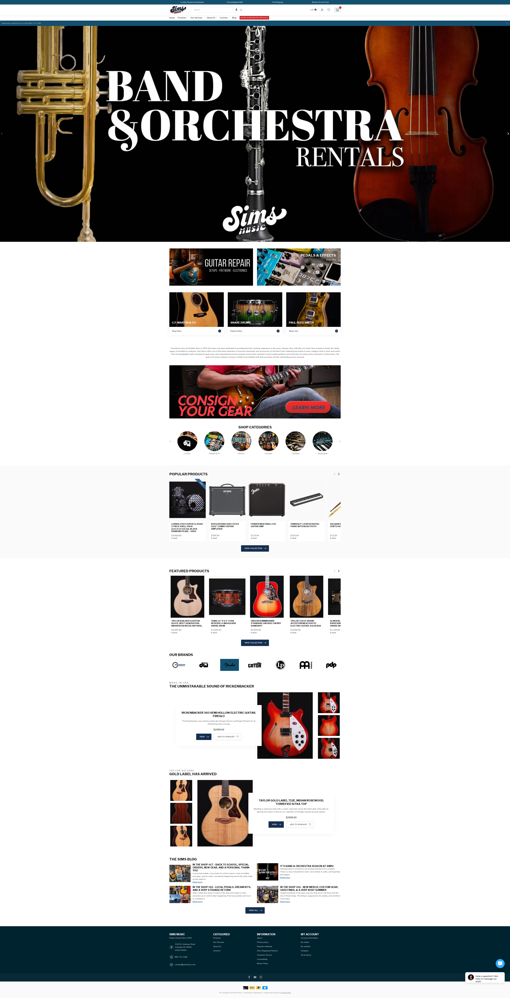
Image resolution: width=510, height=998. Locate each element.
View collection (253, 548)
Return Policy (262, 963)
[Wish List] (328, 9)
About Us (211, 17)
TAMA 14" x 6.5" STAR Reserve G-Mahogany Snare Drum (223, 623)
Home (172, 17)
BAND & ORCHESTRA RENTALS (254, 17)
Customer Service (264, 955)
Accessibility (262, 959)
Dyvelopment (286, 992)
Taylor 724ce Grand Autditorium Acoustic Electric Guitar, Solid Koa (305, 623)
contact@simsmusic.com (185, 964)
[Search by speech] (236, 10)
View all (253, 910)
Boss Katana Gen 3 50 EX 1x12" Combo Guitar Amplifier (225, 526)
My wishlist (305, 946)
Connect (223, 17)
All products (306, 955)
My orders (305, 942)
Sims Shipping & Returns (267, 950)
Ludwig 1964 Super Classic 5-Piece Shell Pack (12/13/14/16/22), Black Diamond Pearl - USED (187, 527)
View (202, 736)
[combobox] (217, 9)
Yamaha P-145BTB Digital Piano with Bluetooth (305, 525)
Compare (304, 950)
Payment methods (264, 946)
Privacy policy (262, 942)
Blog (234, 17)
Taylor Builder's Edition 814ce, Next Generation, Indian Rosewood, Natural (186, 623)
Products (182, 17)
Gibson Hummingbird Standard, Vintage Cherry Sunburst (266, 623)
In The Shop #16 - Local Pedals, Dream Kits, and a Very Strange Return (222, 888)
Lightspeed (257, 992)
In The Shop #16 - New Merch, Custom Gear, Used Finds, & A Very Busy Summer (309, 888)
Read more (197, 882)
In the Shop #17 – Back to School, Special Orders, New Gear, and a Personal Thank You (221, 867)
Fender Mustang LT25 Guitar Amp (263, 525)
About (259, 938)
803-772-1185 (181, 957)
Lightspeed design (271, 992)
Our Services (196, 17)
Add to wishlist (226, 736)
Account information (309, 938)
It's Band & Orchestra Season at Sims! (307, 866)
